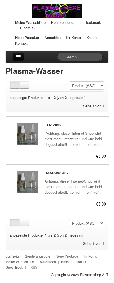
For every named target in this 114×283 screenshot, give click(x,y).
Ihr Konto (73, 37)
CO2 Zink (53, 125)
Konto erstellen (63, 22)
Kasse (91, 37)
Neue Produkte (27, 37)
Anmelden (53, 37)
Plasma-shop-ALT (94, 274)
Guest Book (14, 267)
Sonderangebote (37, 256)
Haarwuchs (56, 173)
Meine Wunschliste (30, 22)
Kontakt (21, 43)
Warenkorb (47, 261)
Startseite (13, 256)
